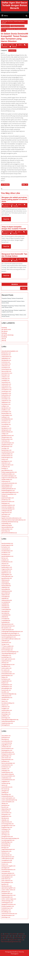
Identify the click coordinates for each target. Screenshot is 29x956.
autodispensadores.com (8, 505)
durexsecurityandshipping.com (10, 651)
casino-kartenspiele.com (8, 798)
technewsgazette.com (8, 823)
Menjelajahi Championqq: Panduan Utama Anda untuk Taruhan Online (13, 306)
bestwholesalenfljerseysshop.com (11, 635)
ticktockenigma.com (7, 457)
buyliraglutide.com (7, 574)
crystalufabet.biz (6, 615)
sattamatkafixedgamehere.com (10, 492)
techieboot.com (6, 554)
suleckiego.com (6, 917)
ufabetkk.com (5, 820)
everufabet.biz (5, 618)
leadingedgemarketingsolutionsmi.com (12, 631)
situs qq (4, 338)
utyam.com (5, 701)
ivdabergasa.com (6, 655)
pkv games (5, 331)
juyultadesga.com (6, 657)
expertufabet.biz (6, 583)
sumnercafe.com (6, 690)
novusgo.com (5, 448)
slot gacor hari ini (13, 939)
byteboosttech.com (7, 567)
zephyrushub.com (6, 356)
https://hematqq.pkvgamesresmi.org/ (11, 941)
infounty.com (5, 662)
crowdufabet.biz (6, 620)
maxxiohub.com (6, 382)
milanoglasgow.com (7, 877)
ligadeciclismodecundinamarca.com (11, 518)
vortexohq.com (6, 441)
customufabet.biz (6, 609)
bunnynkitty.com (6, 844)
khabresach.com (6, 910)
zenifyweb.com (6, 466)
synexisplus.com (6, 364)
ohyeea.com (5, 705)
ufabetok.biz (5, 616)
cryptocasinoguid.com (8, 629)
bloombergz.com (6, 794)
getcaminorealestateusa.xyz (9, 532)
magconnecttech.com (7, 465)
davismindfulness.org (7, 527)
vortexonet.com (6, 365)
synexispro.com (6, 514)
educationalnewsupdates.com (10, 351)
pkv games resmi (6, 329)
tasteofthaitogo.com (7, 842)
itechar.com (5, 558)
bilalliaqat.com (6, 503)
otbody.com (5, 803)
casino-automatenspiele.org (9, 800)
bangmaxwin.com (6, 851)
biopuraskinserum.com (8, 856)
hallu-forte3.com (6, 878)
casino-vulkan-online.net (8, 889)
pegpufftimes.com (6, 744)
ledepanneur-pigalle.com (8, 866)
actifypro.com (5, 406)
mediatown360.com (7, 893)
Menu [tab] (6, 16)
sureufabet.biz (5, 607)
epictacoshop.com (7, 855)
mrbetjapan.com (6, 829)
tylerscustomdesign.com (8, 763)
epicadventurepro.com (8, 442)
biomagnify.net (6, 725)
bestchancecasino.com (8, 501)
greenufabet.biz (6, 593)
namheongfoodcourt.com (8, 875)
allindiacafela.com (7, 886)
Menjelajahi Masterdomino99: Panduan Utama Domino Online (13, 302)
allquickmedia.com (7, 822)
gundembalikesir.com (7, 556)
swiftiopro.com (6, 417)
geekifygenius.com (7, 461)
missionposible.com (7, 897)
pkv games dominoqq (7, 335)
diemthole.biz (5, 818)
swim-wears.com (6, 757)
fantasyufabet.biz (6, 585)
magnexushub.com (7, 569)
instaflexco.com (6, 409)
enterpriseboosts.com (7, 796)
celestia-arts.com (6, 746)
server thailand (18, 937)
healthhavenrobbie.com (8, 474)
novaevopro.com (6, 391)
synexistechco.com (7, 373)
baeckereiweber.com (7, 543)
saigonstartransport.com (8, 849)
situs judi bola (13, 934)
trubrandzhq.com (6, 395)
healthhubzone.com (7, 561)
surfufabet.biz (5, 604)
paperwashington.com (8, 498)
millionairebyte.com (7, 529)
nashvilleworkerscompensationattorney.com (14, 520)
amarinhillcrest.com (7, 787)
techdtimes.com (6, 552)
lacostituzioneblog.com (8, 703)
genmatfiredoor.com (7, 470)
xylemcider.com (6, 712)
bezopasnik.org (6, 845)
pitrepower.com (6, 891)
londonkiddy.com (6, 523)
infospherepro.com (7, 437)
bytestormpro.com (6, 450)
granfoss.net (5, 884)
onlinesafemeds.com (7, 576)
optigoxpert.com (6, 402)
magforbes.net (5, 781)
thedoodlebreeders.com (8, 673)
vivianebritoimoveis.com (8, 779)
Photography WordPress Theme (13, 952)
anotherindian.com (7, 710)
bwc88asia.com (6, 666)
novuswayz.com (6, 404)
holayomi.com (5, 516)
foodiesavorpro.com (7, 439)
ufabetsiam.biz (6, 587)
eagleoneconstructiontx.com (9, 477)
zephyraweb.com (6, 384)
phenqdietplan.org (7, 688)
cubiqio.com (5, 433)
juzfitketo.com (5, 716)
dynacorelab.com (6, 371)
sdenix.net (4, 785)
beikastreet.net (6, 737)
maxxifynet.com (6, 367)
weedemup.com (6, 499)
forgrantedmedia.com (7, 759)
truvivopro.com (6, 375)
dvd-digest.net (5, 867)
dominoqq (3, 936)
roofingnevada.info (7, 510)
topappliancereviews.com (9, 904)
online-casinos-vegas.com (9, 899)
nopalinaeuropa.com (7, 723)
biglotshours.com (6, 572)
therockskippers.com (7, 882)
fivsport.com (5, 683)
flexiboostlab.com (6, 413)
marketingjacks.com (7, 902)
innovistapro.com (6, 411)
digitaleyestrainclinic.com (8, 895)
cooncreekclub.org (7, 743)
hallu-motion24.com (7, 880)
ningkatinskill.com (6, 681)
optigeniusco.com (6, 387)
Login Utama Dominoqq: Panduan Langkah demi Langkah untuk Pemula (14, 311)
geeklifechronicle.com (8, 435)
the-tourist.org (5, 789)
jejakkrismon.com (6, 816)
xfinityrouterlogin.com (7, 900)
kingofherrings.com (7, 827)
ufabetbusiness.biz (7, 591)
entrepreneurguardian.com (9, 494)
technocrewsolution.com (8, 776)
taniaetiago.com (6, 714)
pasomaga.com (6, 717)
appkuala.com (5, 833)
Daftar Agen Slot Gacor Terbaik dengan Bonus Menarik (14, 5)
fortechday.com (6, 531)
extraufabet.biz (6, 596)
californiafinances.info (8, 858)
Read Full (7, 219)
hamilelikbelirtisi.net (7, 419)
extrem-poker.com (6, 668)
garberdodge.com (6, 755)
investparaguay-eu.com (8, 664)
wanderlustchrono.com (8, 452)
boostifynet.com (6, 397)
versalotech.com (6, 420)
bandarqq (4, 327)
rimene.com (5, 864)
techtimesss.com (6, 767)
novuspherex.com (6, 389)
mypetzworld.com (6, 660)
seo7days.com (6, 834)
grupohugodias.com (7, 675)
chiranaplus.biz (6, 871)
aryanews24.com (6, 642)
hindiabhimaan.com (7, 908)
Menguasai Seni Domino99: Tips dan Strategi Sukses (14, 255)
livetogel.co (5, 468)
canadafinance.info (7, 860)
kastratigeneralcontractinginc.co (10, 633)
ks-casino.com (6, 670)
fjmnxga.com (5, 847)
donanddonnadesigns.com (9, 476)
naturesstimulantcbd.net (8, 721)
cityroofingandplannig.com (9, 653)
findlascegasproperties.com (9, 472)
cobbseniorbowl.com (7, 648)
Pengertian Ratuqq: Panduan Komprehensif (12, 298)
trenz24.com (5, 807)
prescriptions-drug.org (8, 774)
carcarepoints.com (7, 671)
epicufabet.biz (5, 613)
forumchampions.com (7, 748)
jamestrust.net (5, 805)
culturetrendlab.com (7, 453)
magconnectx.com (7, 512)
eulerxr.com (5, 459)
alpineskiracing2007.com (8, 888)
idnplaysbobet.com (7, 487)
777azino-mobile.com (7, 646)
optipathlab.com (6, 358)
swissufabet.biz (6, 589)
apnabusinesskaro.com (8, 915)
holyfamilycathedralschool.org (10, 521)
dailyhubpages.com (7, 485)
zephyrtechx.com (6, 400)
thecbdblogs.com (6, 911)
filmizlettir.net (5, 739)
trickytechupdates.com (8, 906)
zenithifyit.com (5, 380)
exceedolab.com (6, 424)
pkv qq (21, 939)
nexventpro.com (6, 398)
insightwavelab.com (7, 444)
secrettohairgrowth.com (8, 840)
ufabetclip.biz (5, 582)
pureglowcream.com (7, 836)
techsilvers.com (6, 679)
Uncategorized (5, 26)
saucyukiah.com (6, 735)
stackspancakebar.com (8, 873)
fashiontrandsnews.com (8, 626)
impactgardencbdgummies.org (10, 719)
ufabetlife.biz (5, 598)
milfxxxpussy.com (6, 695)
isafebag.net (5, 792)
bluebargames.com (7, 750)
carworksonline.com (7, 765)
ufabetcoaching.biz (7, 525)
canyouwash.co (6, 549)
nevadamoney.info (7, 862)
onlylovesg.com (6, 481)
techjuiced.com (6, 565)
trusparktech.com (6, 393)
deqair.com (5, 677)
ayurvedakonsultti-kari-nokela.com (11, 638)
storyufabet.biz (6, 611)
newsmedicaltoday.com (8, 509)
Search (14, 284)
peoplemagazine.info (7, 545)
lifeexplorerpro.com (7, 446)
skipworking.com (6, 809)
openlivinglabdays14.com (9, 637)
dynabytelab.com (6, 360)
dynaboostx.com (6, 408)
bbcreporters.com (6, 627)
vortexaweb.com (6, 386)
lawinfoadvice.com (7, 686)
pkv (2, 934)
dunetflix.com (5, 692)
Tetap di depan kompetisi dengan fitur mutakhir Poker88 (14, 228)
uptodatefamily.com (7, 697)
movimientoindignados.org (9, 694)
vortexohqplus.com (7, 415)
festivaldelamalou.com (8, 752)
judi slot (6, 934)
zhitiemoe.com (6, 706)
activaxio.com (5, 426)
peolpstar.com (5, 761)
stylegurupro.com (6, 430)
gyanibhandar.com (7, 578)
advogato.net (5, 790)
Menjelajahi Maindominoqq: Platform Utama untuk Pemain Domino (14, 315)
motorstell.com (6, 770)
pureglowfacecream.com (8, 825)
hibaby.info (5, 496)
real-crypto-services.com (8, 659)
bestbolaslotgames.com (8, 490)
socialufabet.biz (6, 602)
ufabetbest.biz (5, 605)
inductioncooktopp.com (8, 507)
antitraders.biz (5, 640)
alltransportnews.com (7, 624)
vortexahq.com (6, 378)
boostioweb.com (6, 354)
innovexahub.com (6, 369)
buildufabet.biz (6, 622)
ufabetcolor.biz (6, 594)
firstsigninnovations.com (8, 754)
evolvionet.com (6, 362)
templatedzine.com (7, 684)
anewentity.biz (5, 831)
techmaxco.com (6, 422)
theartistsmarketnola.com (8, 869)
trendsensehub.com (7, 455)
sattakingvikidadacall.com (9, 488)
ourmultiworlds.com (7, 741)
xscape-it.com (5, 644)
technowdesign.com (7, 649)
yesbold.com (5, 560)
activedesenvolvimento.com (9, 483)
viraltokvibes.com (6, 778)
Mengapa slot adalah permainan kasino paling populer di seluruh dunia (14, 199)
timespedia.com (6, 814)
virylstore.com (5, 768)
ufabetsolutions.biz (7, 600)
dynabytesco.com (6, 428)
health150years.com (7, 772)
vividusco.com (5, 376)
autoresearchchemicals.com (9, 913)
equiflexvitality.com (7, 479)
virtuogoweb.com (6, 571)
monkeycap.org (6, 783)
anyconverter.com (6, 812)
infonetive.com (6, 853)
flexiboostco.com (6, 353)
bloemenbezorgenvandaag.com (10, 838)
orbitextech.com (6, 463)
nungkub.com (5, 708)
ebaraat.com (5, 563)
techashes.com (6, 547)
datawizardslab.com (7, 431)
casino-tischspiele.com (8, 801)
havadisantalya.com (7, 550)
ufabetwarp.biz (6, 580)
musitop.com (5, 699)
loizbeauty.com (6, 811)
